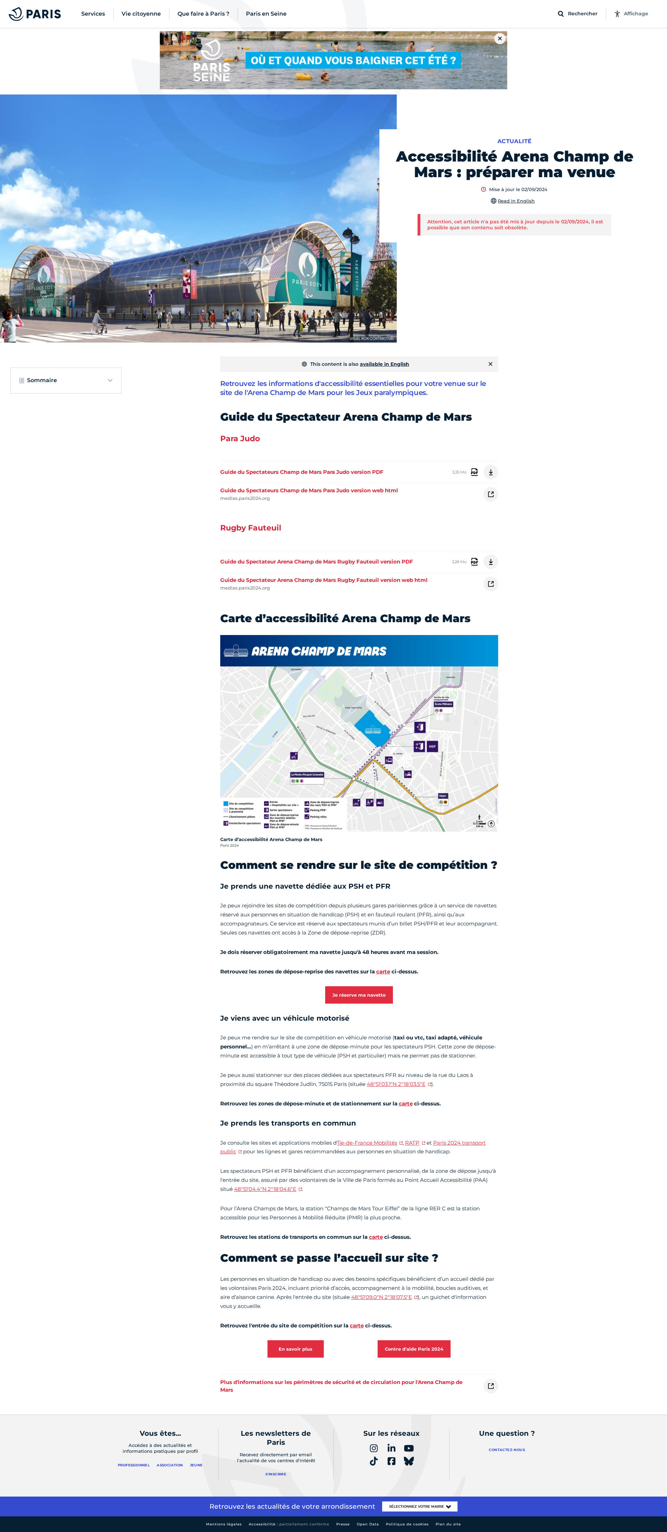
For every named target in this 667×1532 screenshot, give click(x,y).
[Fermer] (490, 364)
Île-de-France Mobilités (367, 1142)
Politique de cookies (407, 1524)
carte (383, 971)
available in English (384, 364)
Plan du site (448, 1524)
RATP (412, 1142)
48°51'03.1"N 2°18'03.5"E (396, 1084)
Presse (343, 1524)
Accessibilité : (289, 1524)
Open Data (368, 1524)
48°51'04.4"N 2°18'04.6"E (265, 1189)
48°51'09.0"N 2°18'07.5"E (381, 1297)
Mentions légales (224, 1524)
